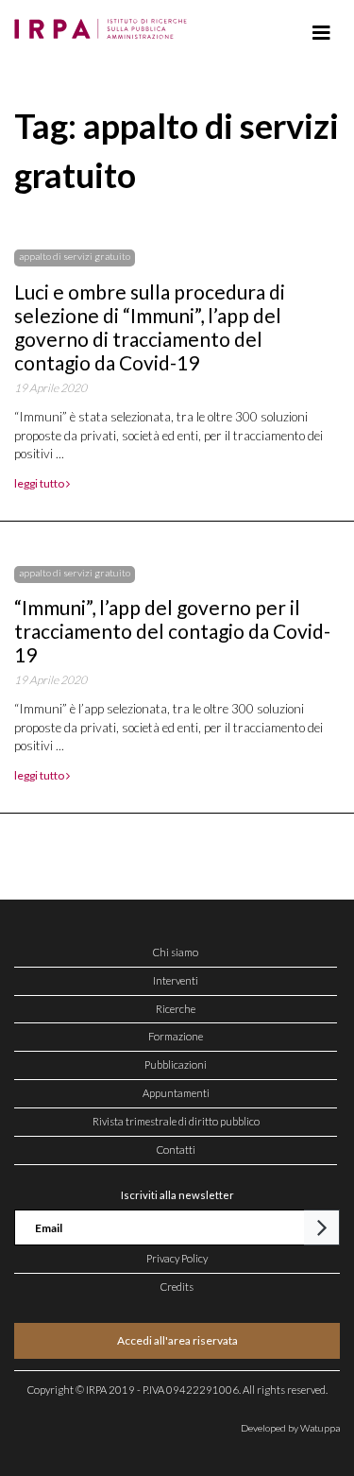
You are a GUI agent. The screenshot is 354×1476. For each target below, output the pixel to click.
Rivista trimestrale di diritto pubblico (176, 1121)
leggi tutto (40, 483)
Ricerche (175, 1009)
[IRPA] (104, 23)
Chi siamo (175, 952)
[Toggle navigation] (321, 33)
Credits (177, 1286)
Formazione (175, 1036)
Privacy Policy (177, 1258)
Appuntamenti (176, 1093)
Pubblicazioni (175, 1064)
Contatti (176, 1149)
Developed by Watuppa (290, 1427)
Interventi (175, 980)
